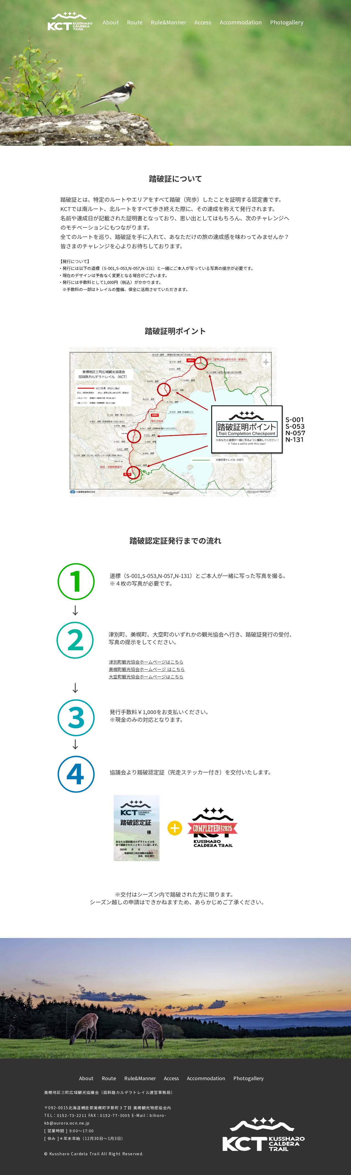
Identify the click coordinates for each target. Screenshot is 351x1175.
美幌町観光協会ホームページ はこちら (147, 669)
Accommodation (241, 22)
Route (135, 22)
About (111, 22)
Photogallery (286, 22)
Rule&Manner (168, 22)
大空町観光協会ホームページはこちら (146, 677)
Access (202, 22)
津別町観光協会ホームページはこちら (146, 662)
